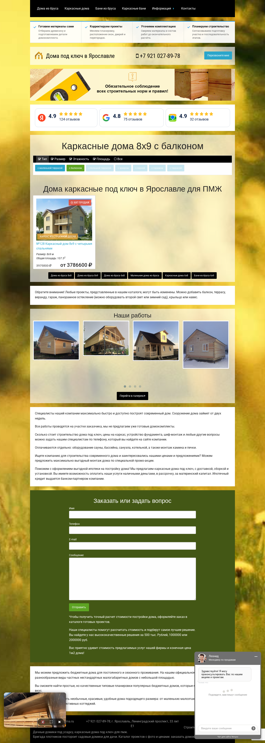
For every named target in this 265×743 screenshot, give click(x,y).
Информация (161, 8)
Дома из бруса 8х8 (61, 275)
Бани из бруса (105, 8)
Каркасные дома (77, 8)
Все (119, 159)
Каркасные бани (134, 8)
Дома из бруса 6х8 (114, 275)
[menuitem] (47, 8)
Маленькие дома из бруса (145, 275)
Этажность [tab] (80, 159)
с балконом (75, 168)
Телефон (74, 523)
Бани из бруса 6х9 (204, 275)
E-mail (72, 539)
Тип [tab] (44, 159)
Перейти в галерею (132, 396)
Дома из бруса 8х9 (87, 275)
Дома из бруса (47, 8)
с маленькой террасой (50, 168)
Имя (71, 508)
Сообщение (76, 555)
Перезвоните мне (218, 55)
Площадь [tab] (103, 159)
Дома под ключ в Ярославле (80, 55)
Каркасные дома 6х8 (176, 275)
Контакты (188, 8)
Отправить (79, 607)
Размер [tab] (59, 159)
